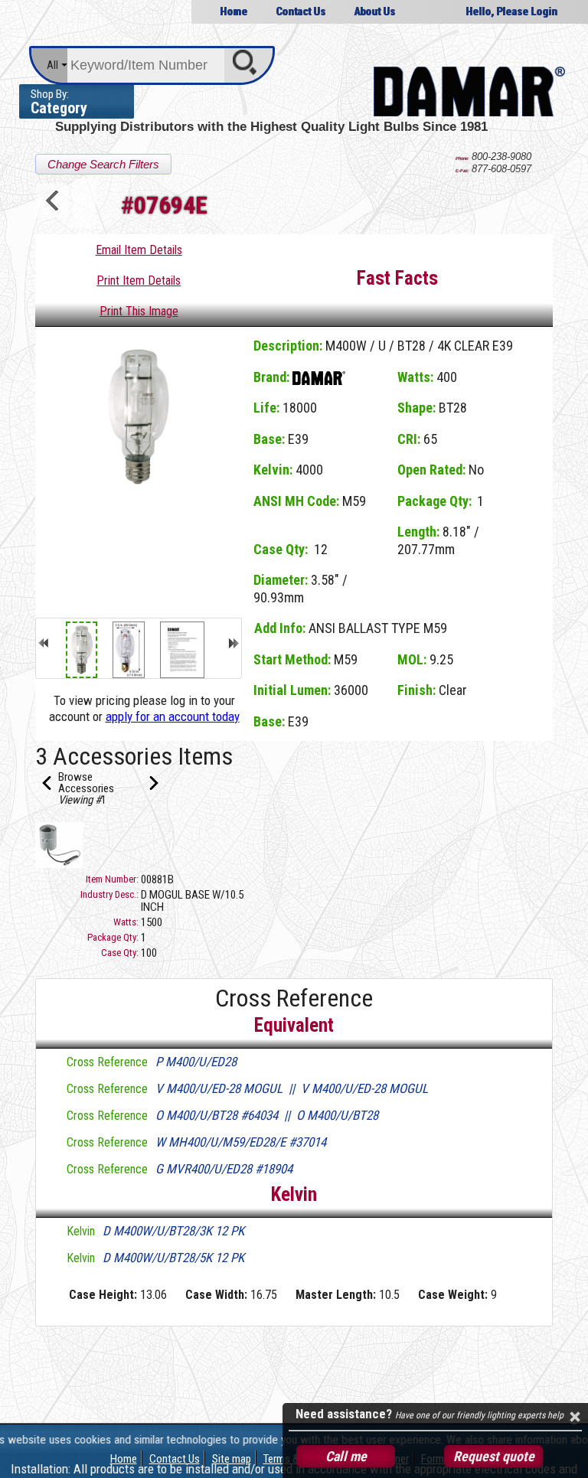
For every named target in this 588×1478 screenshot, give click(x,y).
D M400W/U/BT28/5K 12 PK (173, 1257)
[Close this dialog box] (574, 1416)
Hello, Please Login (511, 11)
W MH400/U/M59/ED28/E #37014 (240, 1142)
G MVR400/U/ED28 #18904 (223, 1168)
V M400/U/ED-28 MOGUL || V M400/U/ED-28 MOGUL (291, 1088)
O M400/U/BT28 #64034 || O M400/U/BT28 (266, 1115)
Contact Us (300, 11)
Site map (231, 1459)
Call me (346, 1456)
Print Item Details (138, 280)
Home (233, 11)
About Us (374, 11)
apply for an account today (173, 716)
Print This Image (139, 311)
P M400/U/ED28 (196, 1061)
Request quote (493, 1456)
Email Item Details (139, 250)
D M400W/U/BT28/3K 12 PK (173, 1230)
